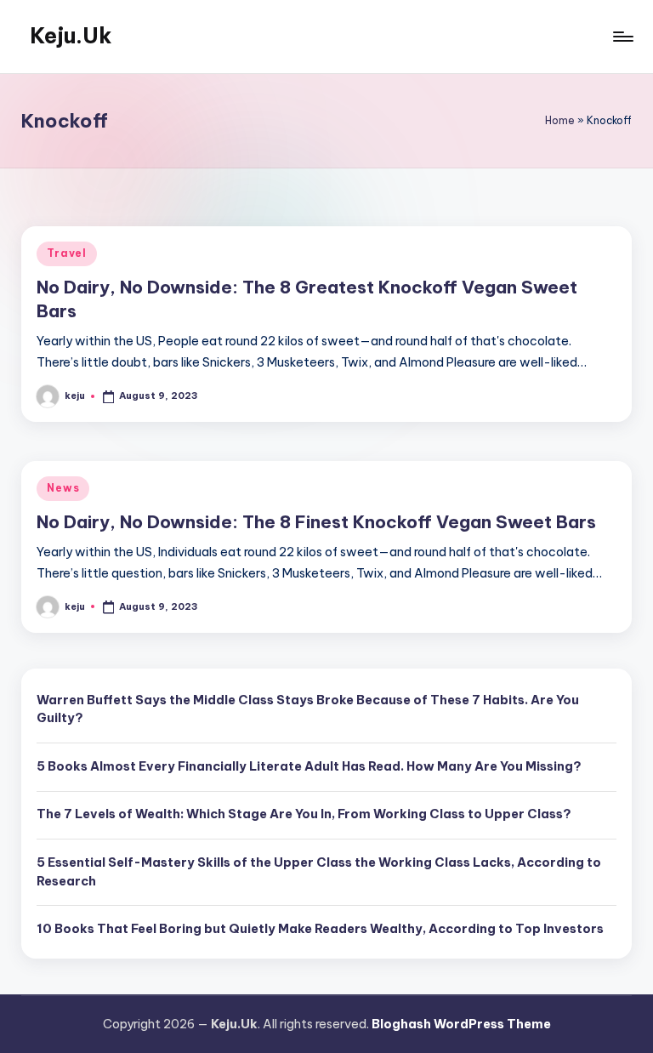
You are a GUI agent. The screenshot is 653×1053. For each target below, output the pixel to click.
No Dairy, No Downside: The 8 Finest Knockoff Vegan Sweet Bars (316, 521)
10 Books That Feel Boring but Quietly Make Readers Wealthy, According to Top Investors (320, 928)
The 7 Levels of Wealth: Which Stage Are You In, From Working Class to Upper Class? (304, 814)
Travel (66, 253)
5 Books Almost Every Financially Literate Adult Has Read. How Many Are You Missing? (309, 766)
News (63, 487)
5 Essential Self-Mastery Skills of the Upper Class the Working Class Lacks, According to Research (319, 872)
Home (560, 120)
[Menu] (622, 36)
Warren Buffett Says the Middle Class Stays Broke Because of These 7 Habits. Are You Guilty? (308, 709)
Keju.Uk (71, 35)
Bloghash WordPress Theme (461, 1024)
